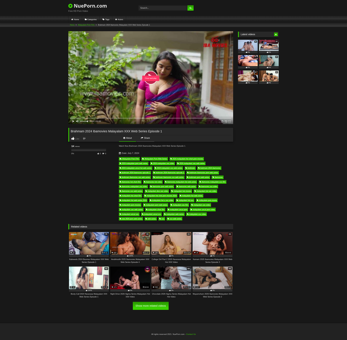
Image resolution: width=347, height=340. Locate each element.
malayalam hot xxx (186, 200)
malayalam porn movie (208, 200)
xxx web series (175, 219)
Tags (107, 19)
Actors (120, 19)
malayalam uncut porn (178, 209)
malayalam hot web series (192, 196)
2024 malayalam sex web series (192, 163)
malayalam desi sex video (158, 191)
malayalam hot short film (131, 196)
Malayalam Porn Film (86, 25)
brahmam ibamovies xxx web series (169, 177)
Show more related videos (151, 305)
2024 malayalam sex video (163, 163)
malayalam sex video (202, 205)
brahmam (191, 168)
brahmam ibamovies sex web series (136, 177)
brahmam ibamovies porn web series (203, 173)
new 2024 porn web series (132, 219)
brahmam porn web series (199, 177)
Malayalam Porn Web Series (156, 159)
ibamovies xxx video (209, 186)
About (129, 138)
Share (147, 138)
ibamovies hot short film (131, 182)
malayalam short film (156, 209)
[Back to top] (339, 332)
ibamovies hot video (154, 182)
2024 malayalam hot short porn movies (188, 159)
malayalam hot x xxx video (162, 200)
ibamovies (219, 177)
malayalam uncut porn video (204, 209)
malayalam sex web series (132, 209)
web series (152, 219)
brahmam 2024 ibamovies (210, 168)
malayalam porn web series (156, 205)
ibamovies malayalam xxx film (214, 182)
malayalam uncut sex (130, 214)
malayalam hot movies (182, 191)
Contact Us (191, 334)
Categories (92, 19)
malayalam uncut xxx (152, 214)
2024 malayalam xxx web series (169, 168)
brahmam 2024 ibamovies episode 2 (170, 173)
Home (76, 19)
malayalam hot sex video (206, 191)
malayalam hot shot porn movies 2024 (162, 196)
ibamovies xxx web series (132, 191)
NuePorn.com (90, 5)
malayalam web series (175, 214)
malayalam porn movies (131, 205)
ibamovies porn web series (162, 186)
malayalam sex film (180, 205)
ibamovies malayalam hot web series (181, 182)
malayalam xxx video (197, 214)
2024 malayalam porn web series (135, 163)
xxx (162, 219)
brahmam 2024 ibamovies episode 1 (136, 173)
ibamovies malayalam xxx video (134, 186)
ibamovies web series (187, 186)
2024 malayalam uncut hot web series (137, 168)
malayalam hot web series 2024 (134, 200)
